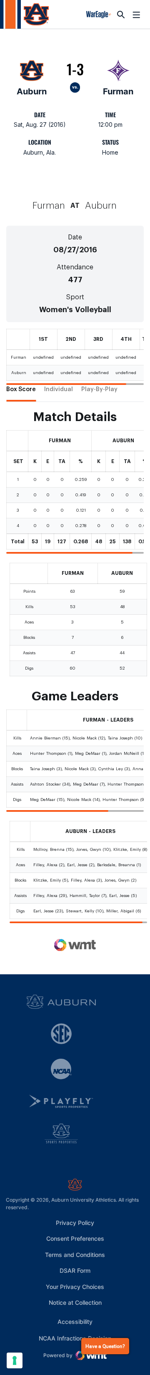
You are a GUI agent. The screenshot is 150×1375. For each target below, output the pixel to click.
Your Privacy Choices (75, 1286)
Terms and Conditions (75, 1254)
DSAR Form (75, 1270)
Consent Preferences (75, 1238)
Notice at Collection (75, 1302)
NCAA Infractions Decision (75, 1338)
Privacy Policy (75, 1222)
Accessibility (75, 1321)
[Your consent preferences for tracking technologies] (14, 1360)
